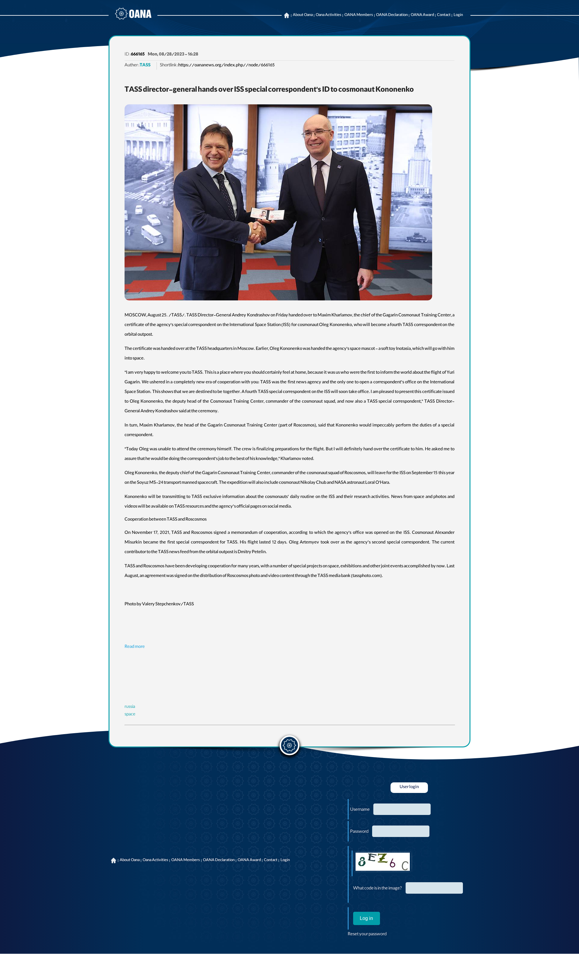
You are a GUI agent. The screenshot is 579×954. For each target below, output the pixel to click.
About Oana (303, 15)
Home (286, 15)
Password (359, 832)
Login (458, 15)
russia (130, 707)
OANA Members (358, 15)
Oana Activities (328, 15)
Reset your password (367, 934)
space (130, 714)
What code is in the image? (377, 888)
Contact (444, 15)
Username (360, 810)
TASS (145, 65)
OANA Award (422, 15)
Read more (135, 647)
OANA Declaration (392, 15)
